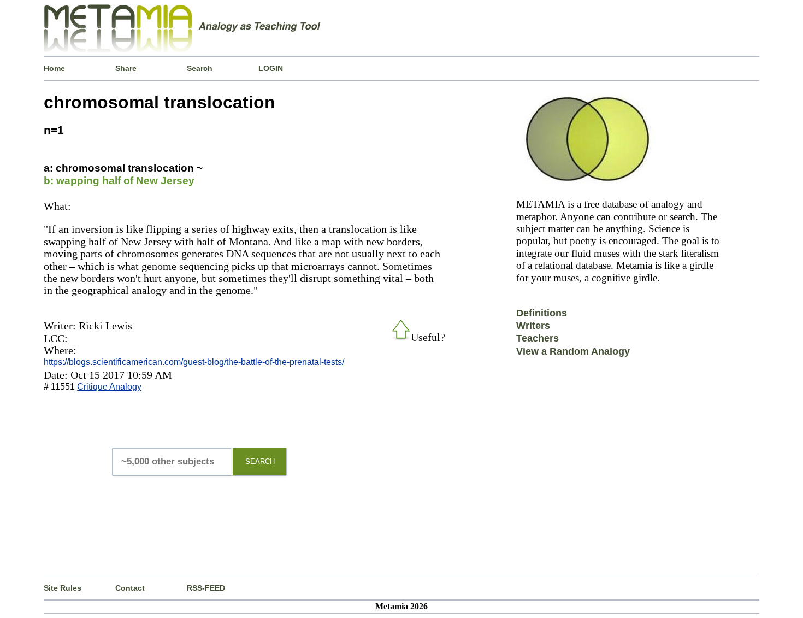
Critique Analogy (109, 386)
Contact (130, 588)
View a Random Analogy (573, 351)
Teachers (537, 338)
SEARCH (260, 461)
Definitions (541, 313)
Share (126, 68)
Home (54, 68)
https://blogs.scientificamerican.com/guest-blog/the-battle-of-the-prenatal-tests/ (194, 362)
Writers (533, 325)
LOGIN (270, 68)
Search (199, 68)
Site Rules (62, 588)
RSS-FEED (206, 588)
